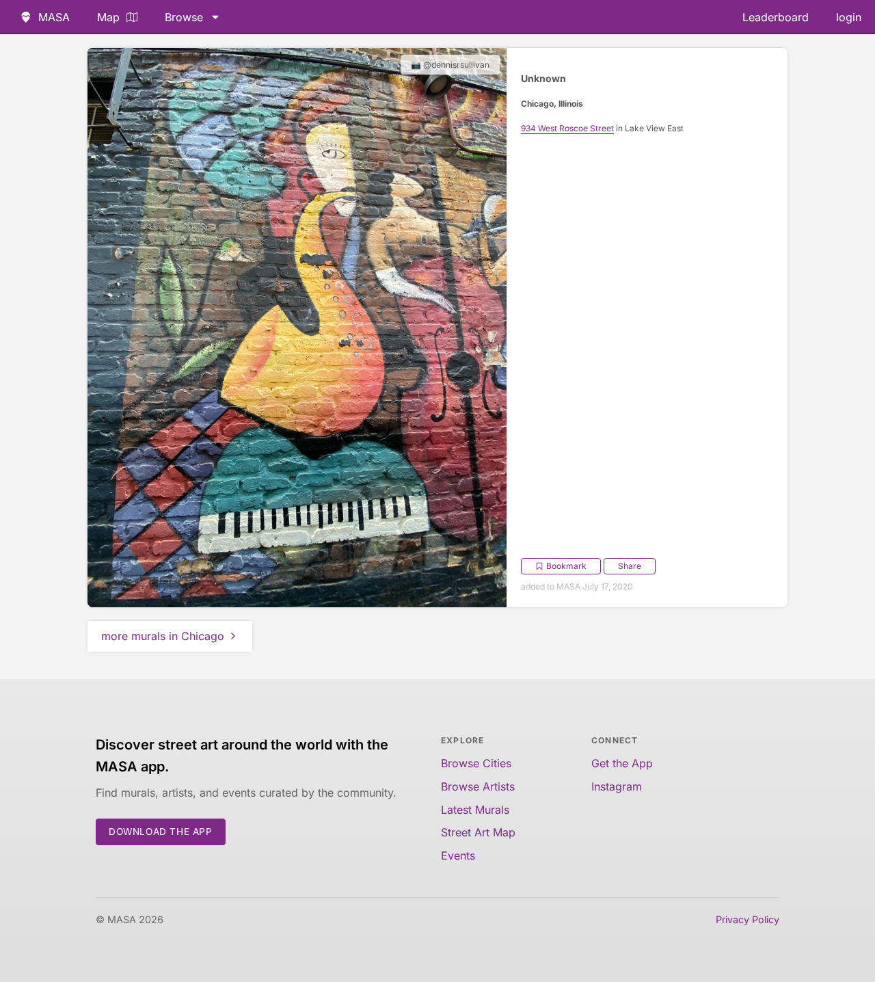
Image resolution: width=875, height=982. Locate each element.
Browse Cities (476, 763)
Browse (184, 17)
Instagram (616, 786)
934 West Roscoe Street (567, 128)
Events (458, 855)
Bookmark (566, 566)
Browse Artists (478, 786)
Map (108, 17)
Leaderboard (775, 17)
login (848, 17)
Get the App (622, 763)
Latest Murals (475, 810)
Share (629, 566)
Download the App (161, 831)
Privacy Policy (747, 919)
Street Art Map (478, 832)
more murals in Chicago (162, 636)
